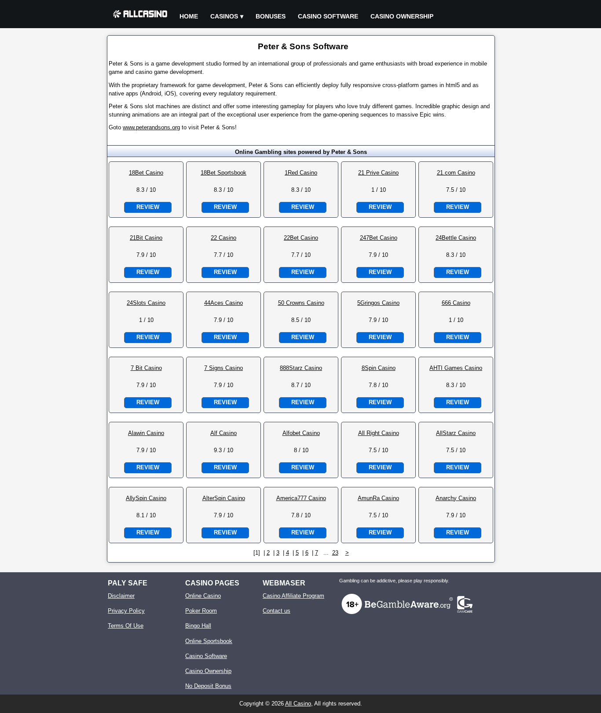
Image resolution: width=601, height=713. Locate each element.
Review (147, 207)
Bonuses (271, 16)
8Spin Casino (379, 368)
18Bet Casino (146, 172)
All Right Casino (378, 433)
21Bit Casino (146, 237)
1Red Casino (301, 172)
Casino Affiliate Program (293, 595)
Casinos (224, 16)
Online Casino (203, 595)
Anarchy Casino (456, 498)
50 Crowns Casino (301, 303)
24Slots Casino (146, 303)
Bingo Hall (198, 625)
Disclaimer (121, 595)
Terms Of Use (125, 625)
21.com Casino (456, 172)
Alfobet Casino (301, 433)
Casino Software (328, 16)
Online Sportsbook (208, 641)
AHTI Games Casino (455, 368)
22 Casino (223, 237)
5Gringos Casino (378, 303)
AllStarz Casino (456, 433)
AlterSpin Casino (223, 498)
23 (335, 552)
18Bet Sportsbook (223, 172)
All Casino (298, 703)
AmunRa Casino (378, 498)
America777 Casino (301, 498)
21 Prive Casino (378, 172)
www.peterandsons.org (151, 127)
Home (189, 16)
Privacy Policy (126, 610)
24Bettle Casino (456, 237)
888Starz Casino (301, 368)
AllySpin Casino (146, 498)
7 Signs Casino (223, 368)
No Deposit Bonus (208, 686)
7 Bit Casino (146, 368)
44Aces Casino (223, 303)
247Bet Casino (378, 237)
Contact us (276, 610)
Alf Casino (223, 433)
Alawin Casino (146, 433)
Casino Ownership (401, 16)
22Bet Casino (301, 237)
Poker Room (201, 610)
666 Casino (456, 303)
